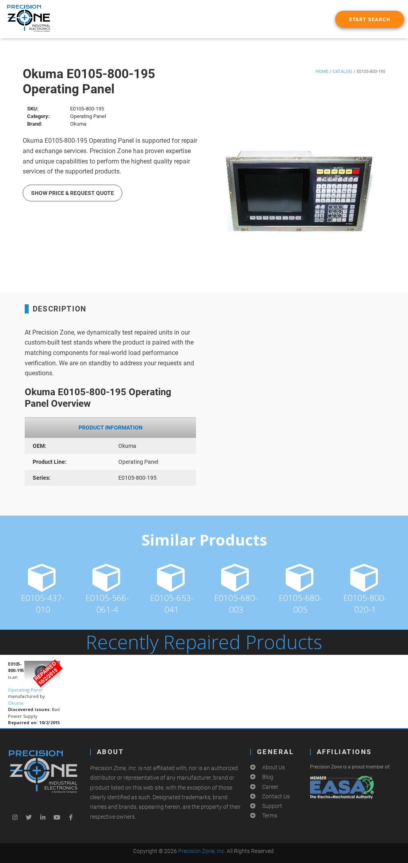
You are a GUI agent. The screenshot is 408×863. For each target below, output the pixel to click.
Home (322, 71)
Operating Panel (25, 690)
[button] (369, 19)
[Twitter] (29, 817)
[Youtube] (57, 817)
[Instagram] (15, 817)
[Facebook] (71, 817)
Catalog (342, 71)
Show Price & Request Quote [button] (72, 193)
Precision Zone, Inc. (202, 851)
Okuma (16, 703)
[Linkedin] (43, 817)
